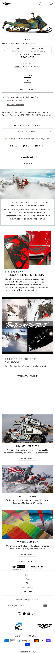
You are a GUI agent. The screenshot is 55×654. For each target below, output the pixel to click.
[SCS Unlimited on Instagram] (19, 613)
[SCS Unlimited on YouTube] (29, 613)
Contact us (27, 591)
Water (27, 579)
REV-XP (23, 44)
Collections (14, 44)
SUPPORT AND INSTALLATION (27, 126)
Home (4, 44)
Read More (27, 458)
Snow (27, 575)
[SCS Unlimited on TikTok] (33, 613)
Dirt (27, 583)
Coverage (27, 75)
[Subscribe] (45, 605)
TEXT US (27, 163)
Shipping (17, 66)
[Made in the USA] (27, 479)
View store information (15, 105)
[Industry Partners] (27, 428)
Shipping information (27, 131)
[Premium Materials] (27, 524)
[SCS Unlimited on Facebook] (24, 613)
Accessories (27, 587)
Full (27, 80)
